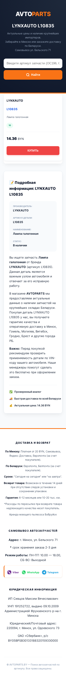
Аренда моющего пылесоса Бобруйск (33, 514)
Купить (32, 150)
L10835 (12, 109)
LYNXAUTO (15, 100)
